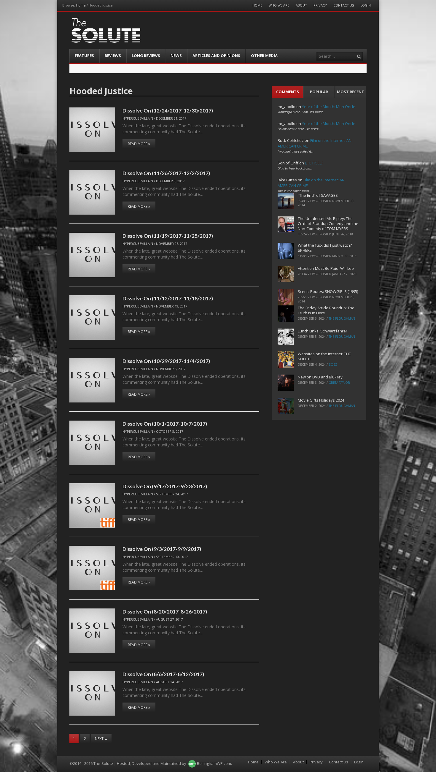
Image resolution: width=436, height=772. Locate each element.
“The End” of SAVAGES (318, 195)
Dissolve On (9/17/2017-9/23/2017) (164, 486)
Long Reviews (146, 55)
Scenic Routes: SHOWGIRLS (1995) (328, 291)
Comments (287, 91)
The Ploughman (342, 318)
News (176, 55)
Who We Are (279, 5)
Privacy (320, 5)
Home (81, 5)
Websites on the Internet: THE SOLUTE (324, 356)
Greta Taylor (339, 383)
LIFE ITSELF (314, 163)
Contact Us (343, 5)
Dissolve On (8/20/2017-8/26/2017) (164, 611)
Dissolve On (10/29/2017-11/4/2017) (166, 361)
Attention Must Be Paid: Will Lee (326, 268)
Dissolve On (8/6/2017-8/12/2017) (163, 674)
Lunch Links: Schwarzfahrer (322, 331)
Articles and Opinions (216, 55)
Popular (319, 91)
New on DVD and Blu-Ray (320, 377)
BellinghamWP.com (214, 763)
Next (101, 738)
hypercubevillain (137, 118)
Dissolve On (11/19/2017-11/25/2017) (167, 235)
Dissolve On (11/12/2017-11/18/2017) (167, 298)
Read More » (139, 143)
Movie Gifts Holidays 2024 (321, 400)
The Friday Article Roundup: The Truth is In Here (326, 310)
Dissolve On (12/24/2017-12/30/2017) (167, 110)
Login (365, 5)
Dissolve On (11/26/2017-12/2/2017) (166, 173)
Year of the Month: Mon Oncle (328, 106)
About (301, 5)
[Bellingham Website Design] (192, 763)
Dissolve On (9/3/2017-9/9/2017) (161, 549)
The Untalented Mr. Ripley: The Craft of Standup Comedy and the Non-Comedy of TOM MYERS (328, 223)
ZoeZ (333, 364)
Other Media (264, 55)
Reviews (113, 55)
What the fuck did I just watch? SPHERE (325, 247)
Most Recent (350, 91)
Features (84, 55)
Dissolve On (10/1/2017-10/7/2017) (164, 423)
